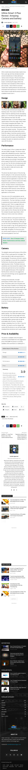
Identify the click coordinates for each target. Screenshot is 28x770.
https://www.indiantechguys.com (14, 458)
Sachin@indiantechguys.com (14, 744)
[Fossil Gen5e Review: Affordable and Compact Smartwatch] (5, 516)
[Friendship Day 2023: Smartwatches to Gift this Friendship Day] (5, 585)
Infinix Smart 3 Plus (14, 416)
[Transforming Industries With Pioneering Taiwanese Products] (5, 578)
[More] (21, 26)
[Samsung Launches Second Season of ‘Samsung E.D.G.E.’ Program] (5, 655)
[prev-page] (2, 521)
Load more (13, 599)
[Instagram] (14, 489)
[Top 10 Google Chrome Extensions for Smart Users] (5, 682)
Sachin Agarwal (8, 22)
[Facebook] (7, 26)
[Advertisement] (14, 543)
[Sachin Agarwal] (2, 22)
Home (2, 6)
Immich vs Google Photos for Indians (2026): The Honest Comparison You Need (17, 570)
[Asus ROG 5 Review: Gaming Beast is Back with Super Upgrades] (5, 509)
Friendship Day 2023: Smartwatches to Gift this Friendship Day (16, 585)
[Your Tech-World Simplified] (14, 726)
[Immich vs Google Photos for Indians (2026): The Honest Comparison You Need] (5, 570)
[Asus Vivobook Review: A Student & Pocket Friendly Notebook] (5, 648)
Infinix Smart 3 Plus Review (7, 418)
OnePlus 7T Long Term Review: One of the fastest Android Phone (7, 436)
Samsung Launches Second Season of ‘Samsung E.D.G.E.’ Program (17, 655)
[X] (11, 26)
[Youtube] (21, 754)
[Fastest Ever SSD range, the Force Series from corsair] (5, 689)
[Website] (14, 754)
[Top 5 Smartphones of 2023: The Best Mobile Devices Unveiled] (5, 501)
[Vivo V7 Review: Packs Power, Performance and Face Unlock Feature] (5, 663)
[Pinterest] (14, 26)
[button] (4, 104)
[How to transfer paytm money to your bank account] (5, 675)
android (7, 6)
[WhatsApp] (18, 26)
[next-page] (5, 521)
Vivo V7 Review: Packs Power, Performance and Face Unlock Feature (17, 662)
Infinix (7, 416)
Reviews (7, 9)
